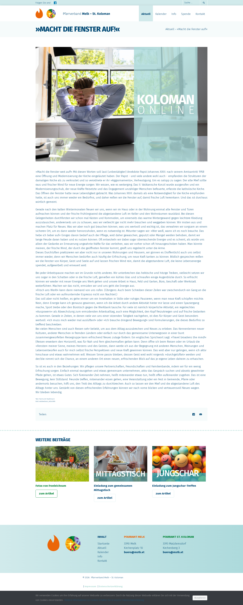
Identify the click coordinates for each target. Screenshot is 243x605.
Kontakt (102, 561)
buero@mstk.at (134, 552)
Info (100, 556)
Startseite (103, 543)
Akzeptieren (200, 597)
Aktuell (169, 29)
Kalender (103, 552)
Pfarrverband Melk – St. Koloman (107, 577)
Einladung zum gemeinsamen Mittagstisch (113, 488)
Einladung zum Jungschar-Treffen (174, 486)
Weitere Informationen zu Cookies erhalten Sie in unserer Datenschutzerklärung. (104, 600)
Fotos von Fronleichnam (51, 486)
